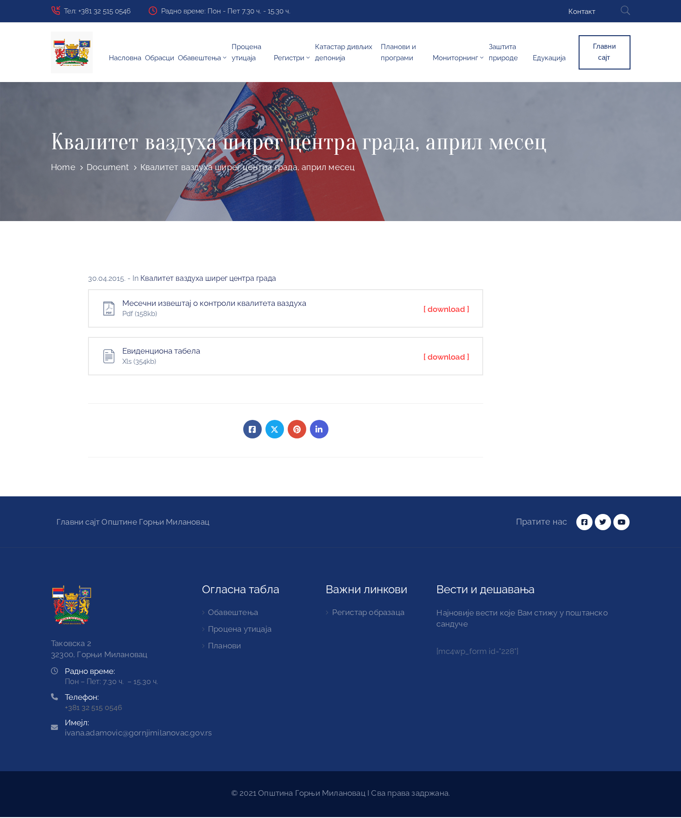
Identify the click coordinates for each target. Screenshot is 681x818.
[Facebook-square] (584, 522)
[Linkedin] (319, 429)
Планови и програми (398, 52)
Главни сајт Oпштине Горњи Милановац (133, 521)
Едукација (549, 58)
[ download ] (446, 309)
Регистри (289, 58)
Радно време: (90, 671)
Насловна (125, 58)
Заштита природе (503, 52)
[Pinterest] (297, 429)
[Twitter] (274, 429)
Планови (224, 645)
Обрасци (159, 58)
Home (63, 167)
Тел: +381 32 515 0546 (97, 11)
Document (108, 167)
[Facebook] (252, 429)
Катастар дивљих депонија (343, 52)
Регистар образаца (368, 612)
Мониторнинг (455, 58)
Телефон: (82, 697)
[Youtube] (621, 522)
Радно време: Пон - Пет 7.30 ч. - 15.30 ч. (225, 11)
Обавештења (199, 58)
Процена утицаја (246, 52)
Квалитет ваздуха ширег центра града (208, 278)
